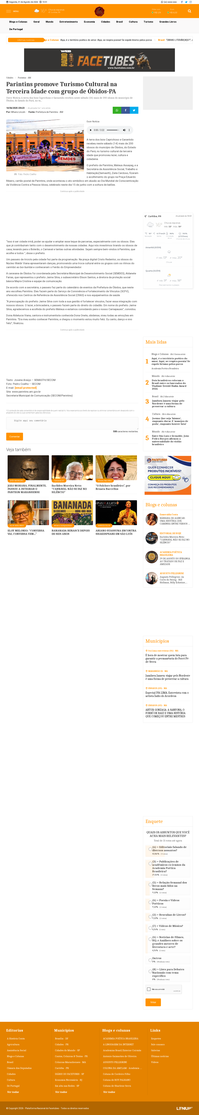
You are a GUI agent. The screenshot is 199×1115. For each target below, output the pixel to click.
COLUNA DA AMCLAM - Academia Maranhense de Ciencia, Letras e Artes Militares (124, 1068)
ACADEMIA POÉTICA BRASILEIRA (120, 1038)
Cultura (133, 21)
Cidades (105, 21)
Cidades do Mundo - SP (67, 1050)
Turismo (148, 21)
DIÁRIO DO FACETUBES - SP (69, 1074)
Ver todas (13, 1092)
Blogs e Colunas (18, 21)
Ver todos (61, 1092)
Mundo (49, 21)
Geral (36, 21)
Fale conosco (158, 1044)
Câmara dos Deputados (19, 1068)
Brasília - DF (61, 1038)
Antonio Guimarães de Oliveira (120, 1056)
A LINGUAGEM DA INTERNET (118, 1044)
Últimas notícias (160, 1056)
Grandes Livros (167, 21)
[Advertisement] (72, 217)
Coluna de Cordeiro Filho (116, 1074)
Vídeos (154, 1062)
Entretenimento (69, 21)
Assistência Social (16, 1050)
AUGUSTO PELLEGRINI (115, 1062)
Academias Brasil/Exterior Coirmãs (122, 1050)
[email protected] (26, 387)
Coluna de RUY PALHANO (116, 1080)
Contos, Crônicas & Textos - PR (71, 1056)
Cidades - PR (62, 1044)
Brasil (119, 21)
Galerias (155, 1050)
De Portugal (16, 29)
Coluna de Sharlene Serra (117, 1086)
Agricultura (13, 1044)
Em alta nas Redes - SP (67, 1086)
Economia (89, 21)
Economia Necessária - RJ (68, 1080)
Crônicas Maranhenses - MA (70, 1062)
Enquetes (156, 1038)
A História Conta (16, 1038)
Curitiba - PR (62, 1068)
